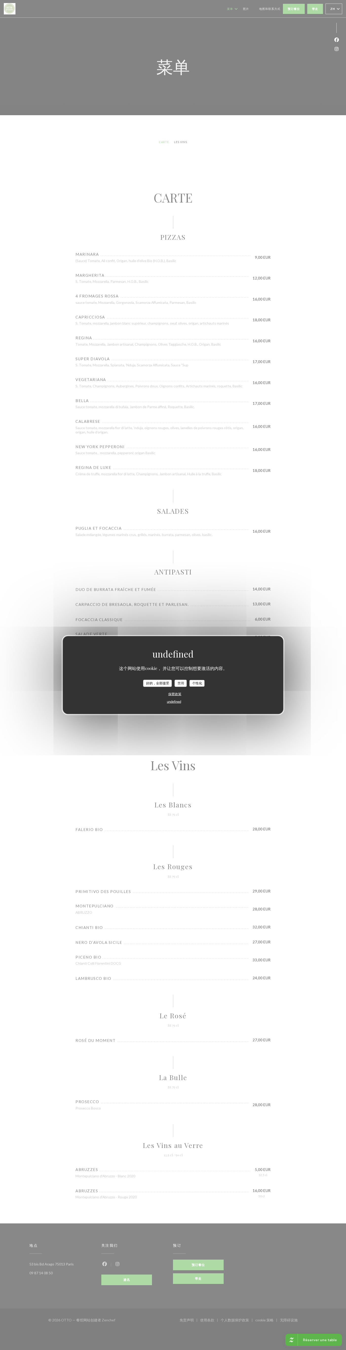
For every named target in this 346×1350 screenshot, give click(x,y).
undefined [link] (174, 701)
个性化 (197, 683)
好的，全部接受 (157, 683)
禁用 (181, 683)
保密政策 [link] (174, 694)
